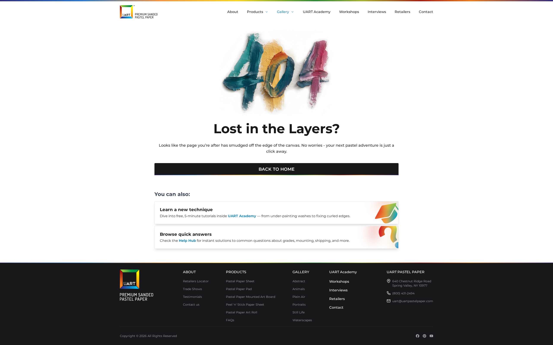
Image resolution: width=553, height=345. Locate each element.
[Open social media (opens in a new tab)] (417, 336)
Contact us (191, 304)
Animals (298, 289)
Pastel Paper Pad (239, 289)
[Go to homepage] (136, 285)
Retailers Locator (196, 281)
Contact (426, 12)
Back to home (276, 169)
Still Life (298, 312)
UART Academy (317, 12)
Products (255, 12)
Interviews (377, 12)
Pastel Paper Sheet (240, 281)
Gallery (283, 12)
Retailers (402, 12)
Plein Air (298, 297)
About (232, 12)
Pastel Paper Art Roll (241, 312)
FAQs (230, 320)
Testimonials (192, 297)
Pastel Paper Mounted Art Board (250, 297)
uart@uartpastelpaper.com (412, 301)
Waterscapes (302, 320)
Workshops (349, 12)
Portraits (299, 304)
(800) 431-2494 (403, 293)
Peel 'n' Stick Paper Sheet (245, 304)
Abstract (298, 281)
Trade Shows (192, 289)
